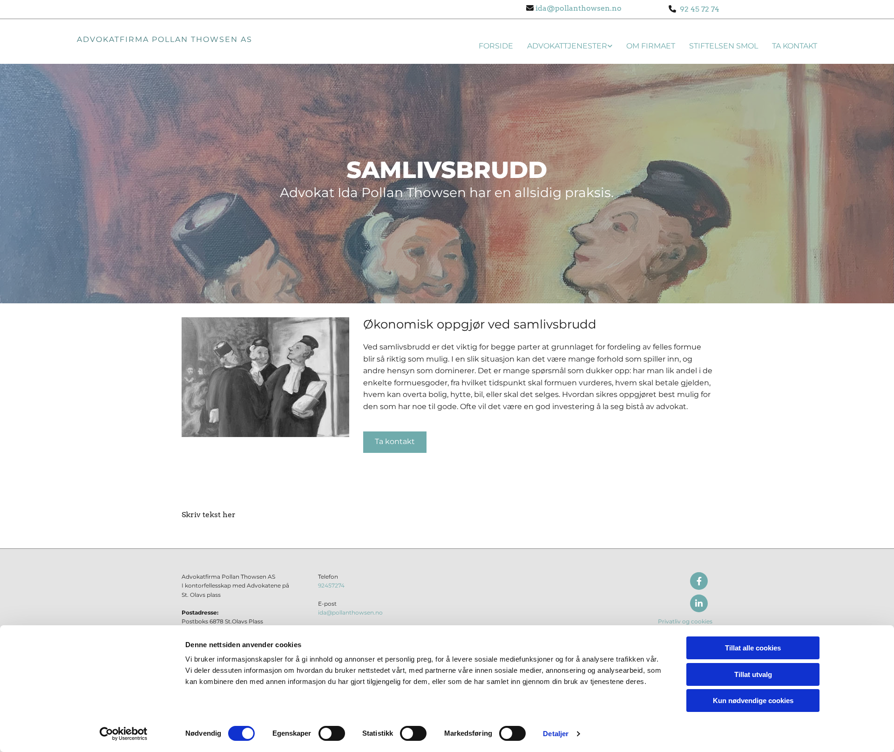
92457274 (331, 585)
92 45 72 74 (697, 9)
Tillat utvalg (753, 674)
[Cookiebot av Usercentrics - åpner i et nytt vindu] (123, 734)
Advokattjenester (567, 45)
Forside (496, 45)
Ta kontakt (794, 45)
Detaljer (556, 734)
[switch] (331, 733)
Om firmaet (650, 45)
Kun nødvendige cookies (753, 700)
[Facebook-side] (699, 581)
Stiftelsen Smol (723, 45)
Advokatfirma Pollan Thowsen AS (164, 39)
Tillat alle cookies (753, 648)
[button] (395, 442)
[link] (562, 44)
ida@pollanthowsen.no (578, 8)
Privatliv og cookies (685, 621)
